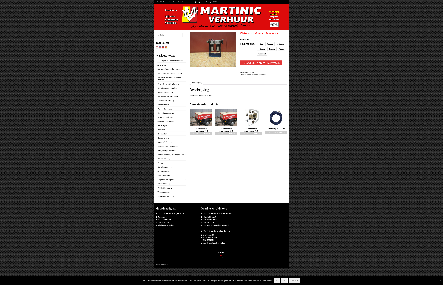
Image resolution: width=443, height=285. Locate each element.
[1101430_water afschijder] (213, 49)
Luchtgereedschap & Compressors (256, 74)
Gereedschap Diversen (166, 117)
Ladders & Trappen (164, 142)
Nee (284, 281)
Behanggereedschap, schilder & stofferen (169, 78)
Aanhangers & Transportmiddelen (170, 60)
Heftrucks (161, 129)
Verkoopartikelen (163, 192)
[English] (160, 47)
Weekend (262, 53)
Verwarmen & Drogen (165, 196)
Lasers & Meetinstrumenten (167, 146)
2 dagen (270, 44)
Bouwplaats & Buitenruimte (167, 96)
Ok (277, 281)
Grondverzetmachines (165, 121)
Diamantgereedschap (165, 113)
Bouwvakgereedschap (165, 100)
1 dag (260, 44)
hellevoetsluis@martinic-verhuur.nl (216, 225)
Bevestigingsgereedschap (167, 88)
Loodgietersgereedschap (166, 150)
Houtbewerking (163, 138)
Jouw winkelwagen (208, 2)
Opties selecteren (201, 133)
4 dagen (261, 49)
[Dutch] (157, 47)
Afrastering (161, 65)
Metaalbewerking (163, 158)
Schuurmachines (163, 171)
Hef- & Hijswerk (163, 125)
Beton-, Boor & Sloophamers (168, 84)
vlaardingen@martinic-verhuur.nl (215, 243)
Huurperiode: (247, 44)
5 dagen (272, 49)
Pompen (160, 163)
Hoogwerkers (162, 133)
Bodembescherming (165, 92)
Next (285, 122)
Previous (192, 122)
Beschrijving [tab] (197, 82)
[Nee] (440, 281)
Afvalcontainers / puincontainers (169, 69)
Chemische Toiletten (165, 109)
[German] (163, 47)
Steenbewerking (163, 175)
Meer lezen (294, 281)
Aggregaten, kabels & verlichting (169, 73)
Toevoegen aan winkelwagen (261, 62)
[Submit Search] (157, 35)
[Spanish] (166, 47)
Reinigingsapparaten (165, 167)
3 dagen (280, 44)
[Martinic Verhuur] (221, 17)
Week (281, 49)
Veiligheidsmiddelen (164, 188)
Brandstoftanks (163, 104)
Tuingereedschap (163, 183)
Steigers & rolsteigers (165, 179)
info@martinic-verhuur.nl (167, 225)
